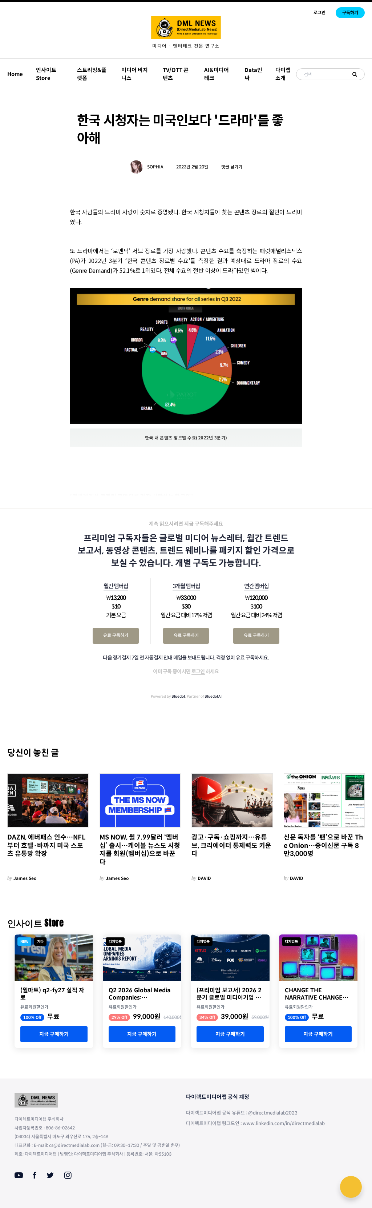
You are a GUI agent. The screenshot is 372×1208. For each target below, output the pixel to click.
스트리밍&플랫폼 (91, 74)
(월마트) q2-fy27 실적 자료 (52, 994)
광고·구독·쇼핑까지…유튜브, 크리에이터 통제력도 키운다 (231, 845)
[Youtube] (19, 1175)
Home (15, 74)
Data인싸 (253, 74)
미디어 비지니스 (134, 74)
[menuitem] (185, 46)
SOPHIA (155, 167)
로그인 (320, 12)
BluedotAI (213, 696)
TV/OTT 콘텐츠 (176, 74)
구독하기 (350, 12)
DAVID (204, 878)
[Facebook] (34, 1175)
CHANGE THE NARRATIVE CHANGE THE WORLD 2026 (314, 994)
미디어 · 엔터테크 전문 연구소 (185, 46)
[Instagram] (68, 1175)
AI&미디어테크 (216, 74)
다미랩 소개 (283, 74)
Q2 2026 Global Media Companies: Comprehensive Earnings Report (139, 994)
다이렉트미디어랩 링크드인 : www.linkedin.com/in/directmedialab (255, 1123)
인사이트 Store (46, 74)
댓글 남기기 (231, 167)
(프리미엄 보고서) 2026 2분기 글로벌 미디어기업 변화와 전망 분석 (229, 994)
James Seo (25, 878)
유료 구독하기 (115, 635)
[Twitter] (50, 1175)
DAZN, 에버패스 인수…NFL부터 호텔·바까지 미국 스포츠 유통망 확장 (46, 845)
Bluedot (178, 696)
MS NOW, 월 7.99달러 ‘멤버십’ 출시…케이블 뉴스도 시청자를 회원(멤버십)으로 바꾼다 (140, 849)
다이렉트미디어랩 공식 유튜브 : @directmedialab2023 (242, 1113)
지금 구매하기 (54, 1034)
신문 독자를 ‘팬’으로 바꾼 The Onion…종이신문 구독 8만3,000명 (323, 845)
